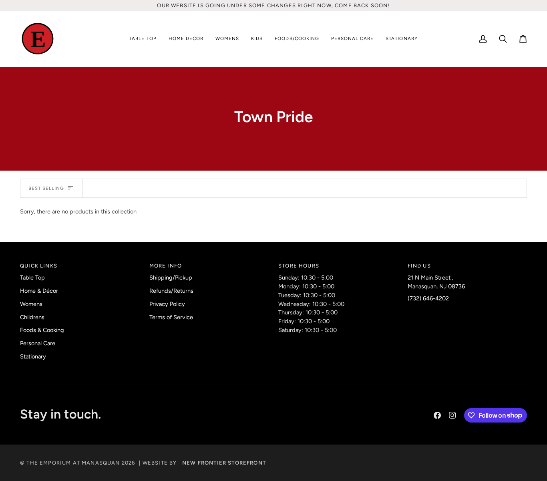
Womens (31, 304)
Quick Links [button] (38, 266)
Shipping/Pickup (170, 277)
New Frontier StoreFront (224, 463)
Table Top (32, 277)
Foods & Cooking (42, 330)
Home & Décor (39, 290)
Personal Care (37, 343)
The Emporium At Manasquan (73, 463)
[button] (142, 39)
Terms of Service (171, 317)
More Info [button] (165, 266)
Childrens (32, 317)
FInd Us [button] (419, 266)
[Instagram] (452, 415)
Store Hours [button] (298, 266)
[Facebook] (437, 415)
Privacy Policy (167, 304)
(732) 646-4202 (428, 298)
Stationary (33, 356)
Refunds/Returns (171, 290)
